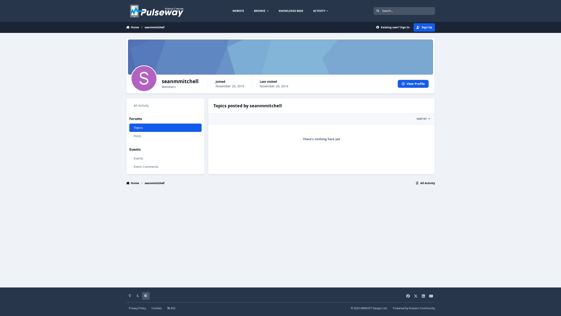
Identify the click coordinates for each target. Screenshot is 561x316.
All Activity (141, 105)
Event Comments (146, 167)
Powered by (414, 308)
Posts (137, 136)
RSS (173, 308)
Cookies (156, 308)
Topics (138, 128)
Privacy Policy (137, 308)
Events (138, 158)
